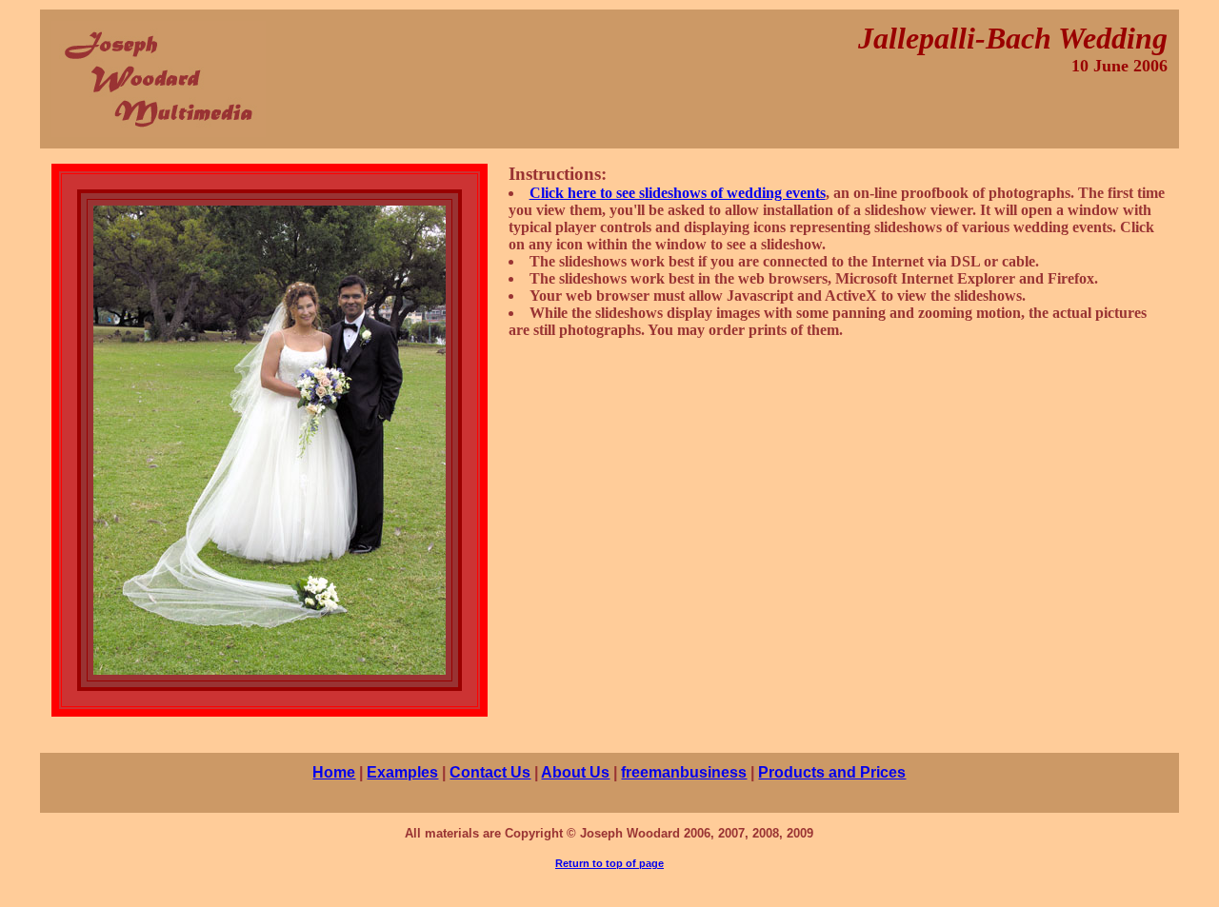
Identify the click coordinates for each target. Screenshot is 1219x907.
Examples (402, 772)
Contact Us (490, 772)
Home (333, 772)
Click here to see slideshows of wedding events (678, 193)
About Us (575, 772)
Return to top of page (609, 863)
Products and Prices (832, 772)
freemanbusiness (684, 772)
